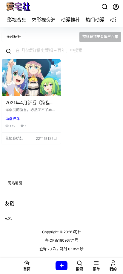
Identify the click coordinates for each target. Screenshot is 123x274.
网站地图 (15, 183)
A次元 (9, 218)
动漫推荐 (70, 20)
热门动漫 (94, 20)
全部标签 (14, 36)
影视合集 (16, 20)
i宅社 (76, 232)
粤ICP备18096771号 (61, 240)
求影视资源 (44, 20)
